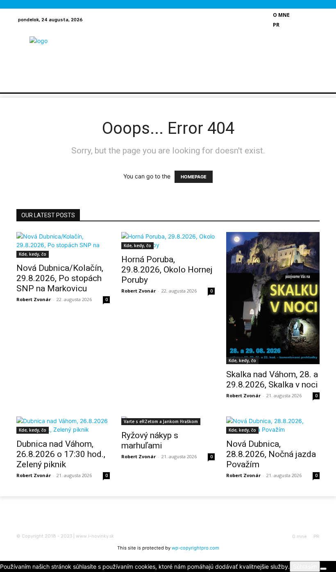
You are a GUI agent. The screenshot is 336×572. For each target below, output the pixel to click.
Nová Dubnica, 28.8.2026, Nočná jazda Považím (271, 454)
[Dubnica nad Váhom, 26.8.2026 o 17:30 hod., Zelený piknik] (63, 425)
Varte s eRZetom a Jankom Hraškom (161, 421)
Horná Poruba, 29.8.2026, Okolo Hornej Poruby (167, 269)
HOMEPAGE (194, 177)
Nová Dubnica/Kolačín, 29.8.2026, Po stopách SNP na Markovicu (59, 278)
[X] (308, 24)
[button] (285, 76)
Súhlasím (305, 566)
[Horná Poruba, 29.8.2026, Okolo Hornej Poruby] (168, 240)
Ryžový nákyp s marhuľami (149, 440)
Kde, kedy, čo (32, 254)
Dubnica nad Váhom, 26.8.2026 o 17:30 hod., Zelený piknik (60, 454)
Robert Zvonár (33, 299)
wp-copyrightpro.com (195, 548)
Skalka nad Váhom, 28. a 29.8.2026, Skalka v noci (272, 379)
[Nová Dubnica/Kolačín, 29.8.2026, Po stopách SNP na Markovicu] (63, 245)
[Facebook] (308, 15)
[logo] (58, 45)
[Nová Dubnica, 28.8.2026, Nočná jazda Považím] (273, 425)
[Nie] (323, 568)
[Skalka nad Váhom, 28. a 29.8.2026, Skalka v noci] (273, 298)
